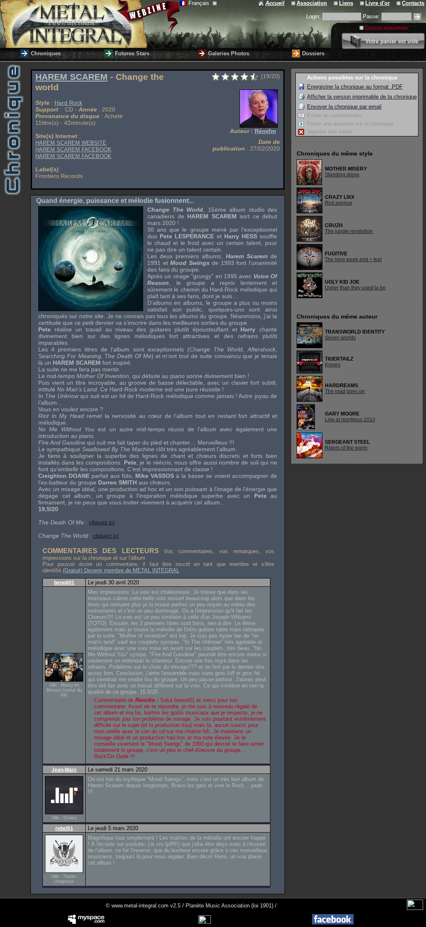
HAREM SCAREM (71, 77)
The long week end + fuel (353, 259)
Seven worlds (340, 338)
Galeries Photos (228, 53)
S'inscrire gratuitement (386, 27)
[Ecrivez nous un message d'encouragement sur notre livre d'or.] (362, 3)
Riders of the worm (346, 448)
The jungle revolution (349, 231)
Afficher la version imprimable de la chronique (362, 97)
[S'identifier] (417, 17)
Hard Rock (68, 102)
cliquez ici (101, 522)
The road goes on (345, 391)
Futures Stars (132, 53)
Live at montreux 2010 (350, 420)
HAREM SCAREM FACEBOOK (73, 149)
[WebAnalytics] (415, 908)
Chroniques (46, 53)
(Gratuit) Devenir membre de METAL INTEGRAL (121, 570)
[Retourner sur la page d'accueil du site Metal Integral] (90, 24)
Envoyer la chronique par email (344, 107)
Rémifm (265, 131)
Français (200, 3)
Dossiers (313, 53)
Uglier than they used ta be (355, 288)
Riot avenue (338, 203)
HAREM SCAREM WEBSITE (70, 143)
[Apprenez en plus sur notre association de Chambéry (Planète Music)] (294, 3)
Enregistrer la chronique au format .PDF (355, 87)
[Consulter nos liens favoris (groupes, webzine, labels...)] (336, 3)
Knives (332, 365)
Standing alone (342, 175)
